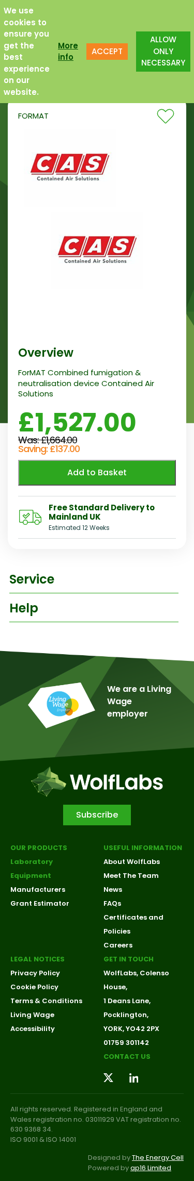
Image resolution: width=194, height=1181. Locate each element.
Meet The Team (131, 875)
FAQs (112, 903)
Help (23, 608)
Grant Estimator (39, 903)
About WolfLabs (131, 862)
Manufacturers (37, 889)
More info (68, 51)
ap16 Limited (150, 1168)
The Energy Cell (158, 1157)
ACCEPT (107, 51)
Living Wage (32, 1015)
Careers (117, 945)
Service (31, 579)
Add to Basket (97, 472)
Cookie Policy (34, 987)
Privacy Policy (35, 973)
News (112, 889)
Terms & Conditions (46, 1001)
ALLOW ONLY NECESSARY (163, 51)
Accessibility (32, 1029)
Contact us (127, 1056)
